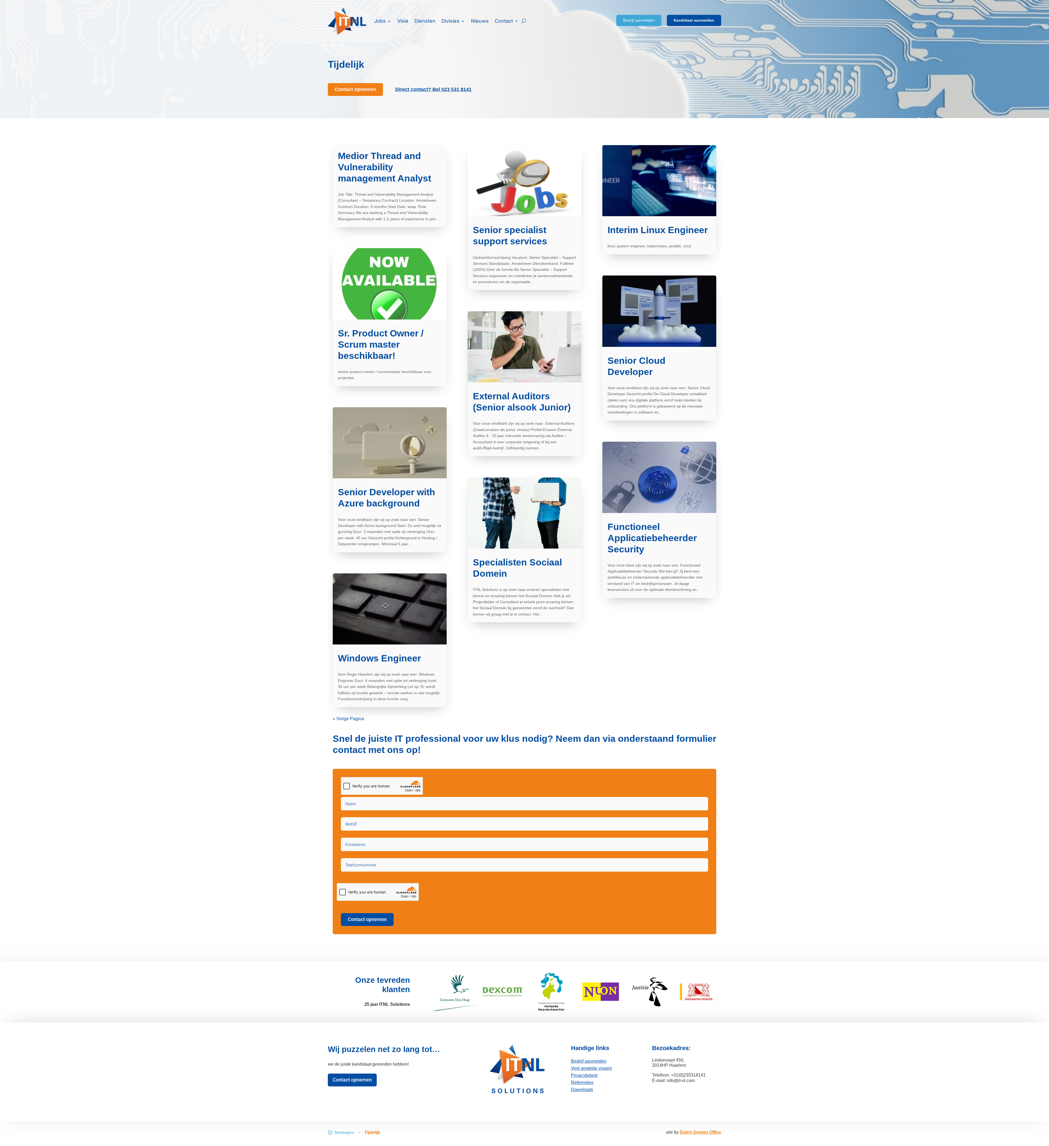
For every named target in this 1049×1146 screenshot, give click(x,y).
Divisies (450, 21)
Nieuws (480, 21)
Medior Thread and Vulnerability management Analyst (384, 167)
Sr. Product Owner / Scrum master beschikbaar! (380, 344)
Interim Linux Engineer (658, 230)
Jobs (380, 21)
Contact (504, 21)
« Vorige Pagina (348, 718)
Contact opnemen (367, 919)
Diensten (424, 21)
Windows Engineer (379, 658)
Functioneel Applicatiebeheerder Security (652, 537)
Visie (402, 21)
